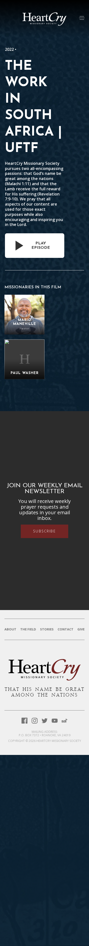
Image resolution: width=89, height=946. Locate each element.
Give (81, 629)
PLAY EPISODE (40, 245)
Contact (65, 629)
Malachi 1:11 (17, 183)
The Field (28, 629)
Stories (47, 629)
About (10, 629)
